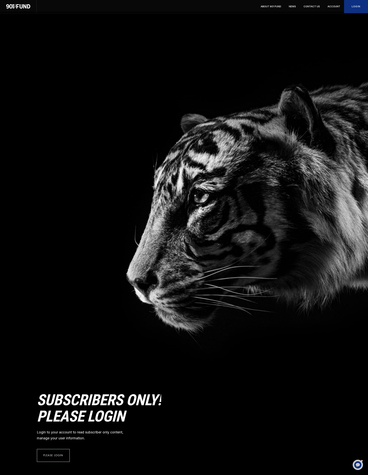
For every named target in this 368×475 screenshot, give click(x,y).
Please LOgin (53, 455)
